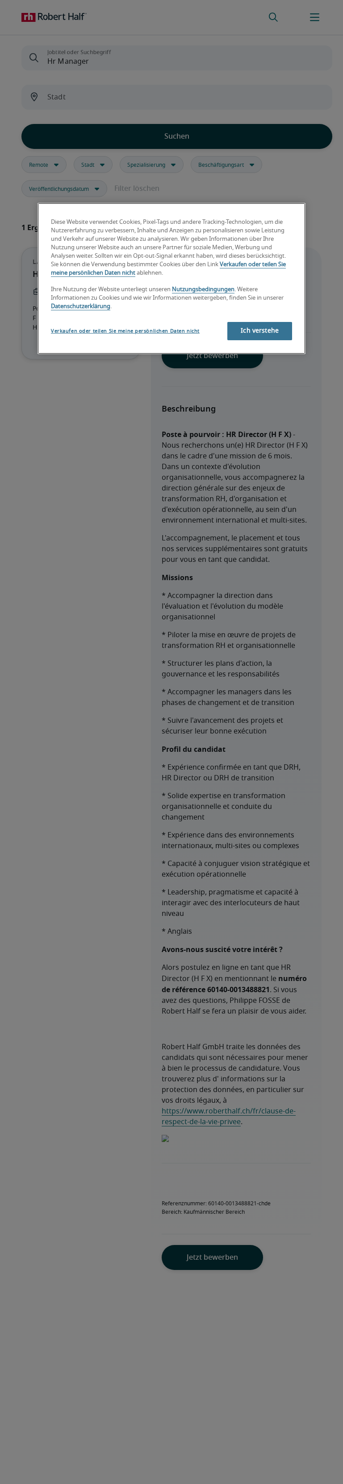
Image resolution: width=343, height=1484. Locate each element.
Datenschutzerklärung (80, 306)
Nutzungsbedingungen (203, 290)
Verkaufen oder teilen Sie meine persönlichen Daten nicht (125, 331)
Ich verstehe (260, 331)
